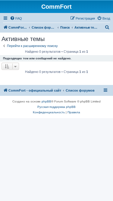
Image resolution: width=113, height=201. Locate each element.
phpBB (46, 101)
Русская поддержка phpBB (56, 106)
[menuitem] (16, 18)
